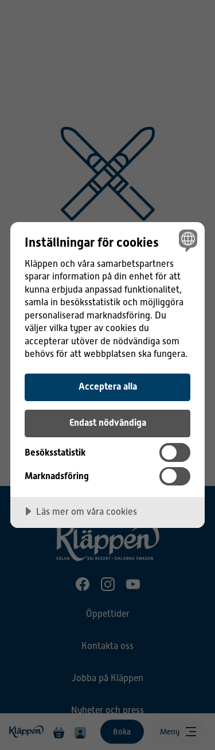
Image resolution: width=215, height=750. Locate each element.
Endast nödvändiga (107, 422)
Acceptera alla (108, 386)
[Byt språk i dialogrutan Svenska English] (187, 240)
